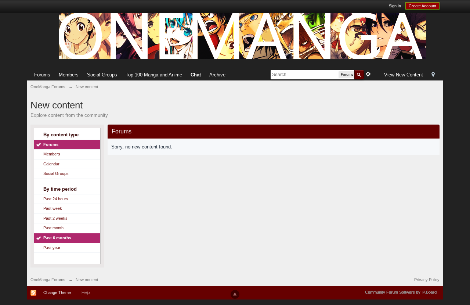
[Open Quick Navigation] (433, 75)
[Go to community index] (242, 36)
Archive (217, 75)
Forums (42, 75)
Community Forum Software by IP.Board (401, 292)
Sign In (395, 6)
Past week (52, 208)
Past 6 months (57, 238)
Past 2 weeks (55, 218)
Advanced (368, 74)
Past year (52, 247)
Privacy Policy (427, 279)
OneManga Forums (47, 279)
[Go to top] (235, 294)
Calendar (51, 164)
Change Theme (57, 292)
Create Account (422, 6)
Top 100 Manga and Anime (154, 75)
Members (69, 75)
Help (86, 292)
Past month (53, 228)
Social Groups (102, 75)
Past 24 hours (55, 199)
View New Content (403, 75)
